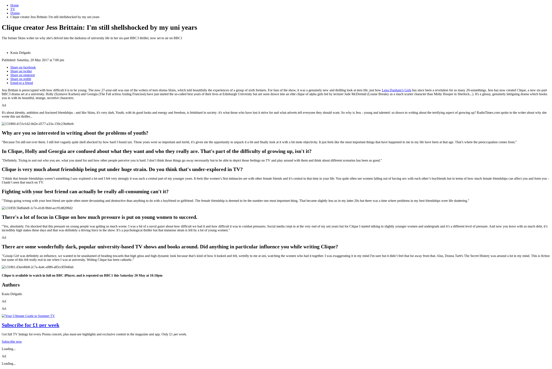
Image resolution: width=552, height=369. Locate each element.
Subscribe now (12, 341)
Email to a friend (21, 83)
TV (12, 9)
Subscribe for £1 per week (30, 325)
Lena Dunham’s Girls (396, 90)
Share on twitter (21, 71)
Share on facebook (23, 67)
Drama (15, 13)
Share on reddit (20, 79)
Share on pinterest (22, 75)
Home (14, 5)
